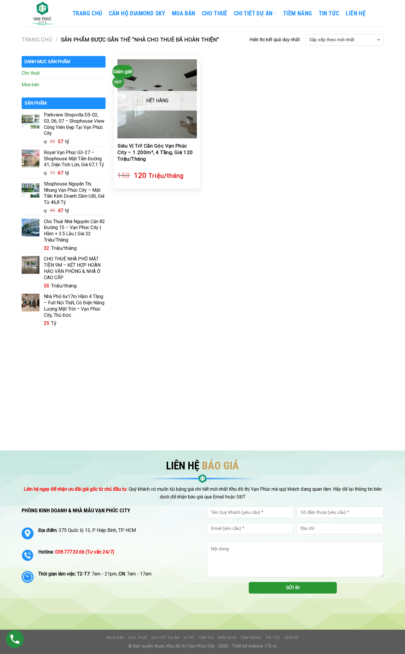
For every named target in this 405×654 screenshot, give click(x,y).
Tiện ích (206, 638)
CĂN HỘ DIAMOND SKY (137, 13)
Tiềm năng (251, 638)
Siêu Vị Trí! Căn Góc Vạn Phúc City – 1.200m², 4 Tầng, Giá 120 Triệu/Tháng (155, 152)
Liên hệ (291, 638)
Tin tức (272, 638)
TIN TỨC (329, 13)
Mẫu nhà (227, 638)
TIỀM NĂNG (297, 13)
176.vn (270, 646)
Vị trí (189, 638)
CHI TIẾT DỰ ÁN (253, 13)
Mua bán (183, 13)
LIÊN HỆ (356, 13)
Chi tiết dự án (166, 638)
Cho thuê (214, 13)
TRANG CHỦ (87, 13)
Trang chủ (37, 39)
